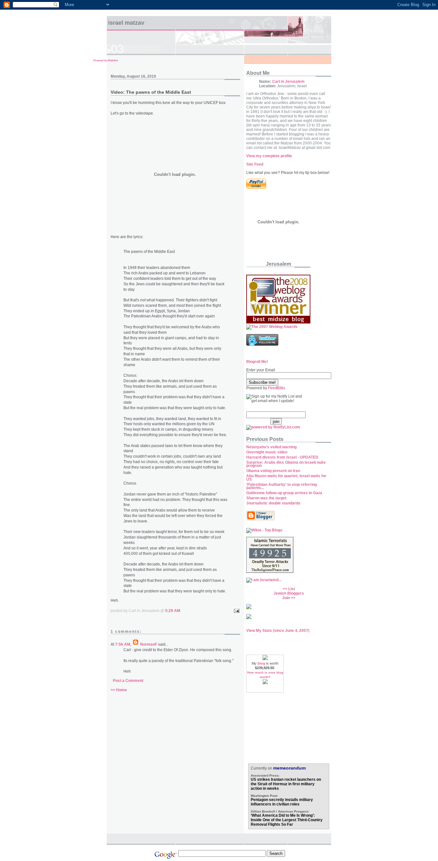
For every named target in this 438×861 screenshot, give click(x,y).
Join (286, 598)
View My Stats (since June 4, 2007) (277, 630)
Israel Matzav (126, 23)
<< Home (119, 690)
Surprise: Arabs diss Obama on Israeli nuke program (286, 464)
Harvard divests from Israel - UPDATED (282, 457)
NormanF (148, 644)
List (291, 589)
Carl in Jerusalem (288, 81)
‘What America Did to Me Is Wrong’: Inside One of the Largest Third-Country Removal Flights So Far (287, 820)
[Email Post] (235, 610)
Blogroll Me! (257, 361)
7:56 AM (122, 644)
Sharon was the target (266, 498)
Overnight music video (266, 452)
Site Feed (254, 164)
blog (261, 663)
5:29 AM (172, 610)
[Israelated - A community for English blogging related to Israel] (263, 580)
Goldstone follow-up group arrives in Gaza (284, 493)
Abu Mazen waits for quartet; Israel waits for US (286, 478)
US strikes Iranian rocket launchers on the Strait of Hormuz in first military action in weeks (286, 784)
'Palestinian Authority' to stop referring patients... (281, 486)
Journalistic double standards (273, 503)
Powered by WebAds (105, 60)
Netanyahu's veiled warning (271, 447)
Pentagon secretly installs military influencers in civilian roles (282, 801)
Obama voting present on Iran (273, 471)
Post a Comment (128, 680)
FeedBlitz (276, 388)
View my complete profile (269, 156)
